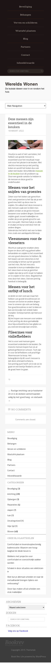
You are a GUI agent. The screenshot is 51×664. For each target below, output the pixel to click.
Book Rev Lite (17, 656)
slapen (10, 510)
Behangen (25, 14)
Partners (25, 47)
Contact (25, 55)
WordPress (41, 656)
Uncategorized (14, 520)
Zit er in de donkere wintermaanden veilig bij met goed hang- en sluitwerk (25, 397)
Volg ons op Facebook (18, 630)
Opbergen (11, 499)
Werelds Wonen (21, 84)
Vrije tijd (11, 526)
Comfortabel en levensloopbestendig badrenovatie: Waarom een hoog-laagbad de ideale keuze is (24, 547)
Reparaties (12, 504)
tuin (9, 515)
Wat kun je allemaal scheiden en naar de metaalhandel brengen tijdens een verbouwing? (25, 580)
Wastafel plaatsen (25, 30)
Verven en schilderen (25, 22)
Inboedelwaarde (25, 63)
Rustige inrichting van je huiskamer (25, 390)
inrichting (11, 494)
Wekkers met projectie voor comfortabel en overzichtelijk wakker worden (24, 559)
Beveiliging (25, 6)
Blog (25, 38)
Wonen (10, 531)
